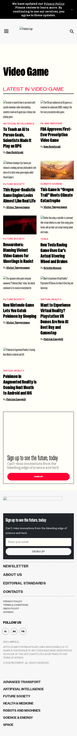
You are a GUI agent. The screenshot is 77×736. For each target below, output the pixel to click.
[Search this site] (72, 31)
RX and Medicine (51, 123)
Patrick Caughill (53, 339)
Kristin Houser (53, 267)
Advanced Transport (22, 682)
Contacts (13, 592)
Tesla (44, 239)
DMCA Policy (11, 608)
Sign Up (38, 476)
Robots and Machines (21, 710)
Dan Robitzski (14, 152)
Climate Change (51, 184)
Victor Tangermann (18, 207)
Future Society (14, 184)
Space (8, 725)
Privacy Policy (54, 4)
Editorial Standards (24, 583)
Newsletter (15, 566)
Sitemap (8, 612)
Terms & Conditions (15, 605)
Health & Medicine (18, 703)
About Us (12, 575)
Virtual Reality (50, 299)
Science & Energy (18, 718)
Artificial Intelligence (18, 123)
